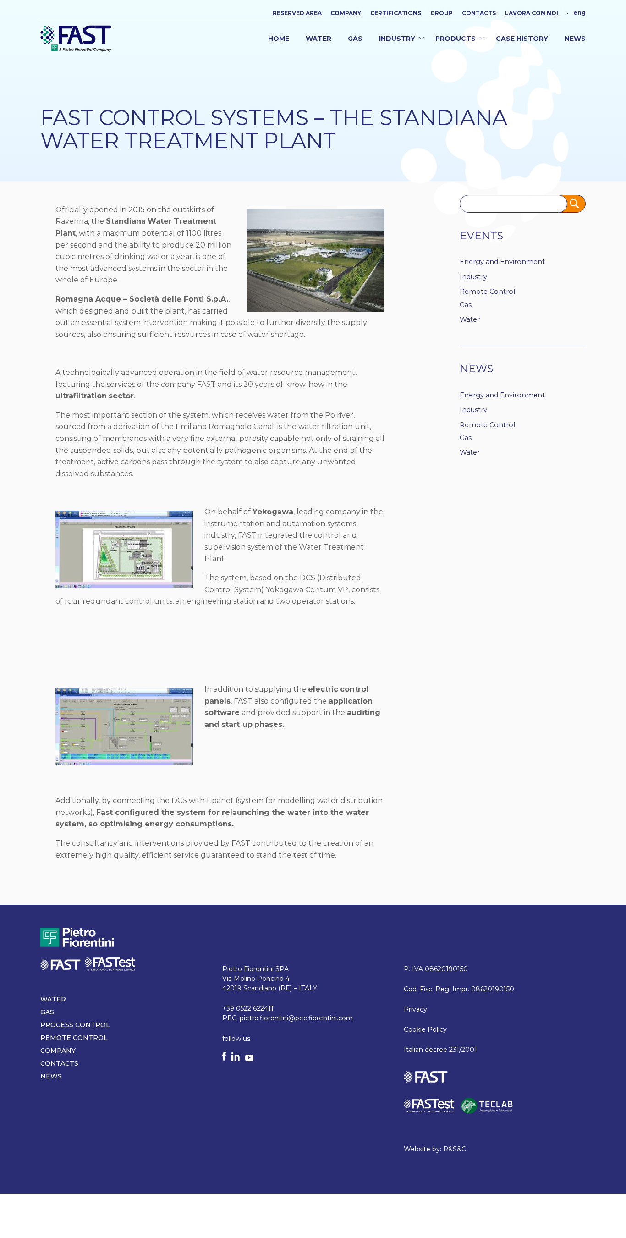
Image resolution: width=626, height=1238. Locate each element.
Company (345, 13)
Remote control (74, 1037)
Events (481, 235)
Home (278, 38)
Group (441, 13)
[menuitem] (579, 12)
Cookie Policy (425, 1029)
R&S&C (454, 1149)
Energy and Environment (502, 262)
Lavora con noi (531, 13)
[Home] (76, 37)
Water (318, 38)
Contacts (479, 13)
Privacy (415, 1009)
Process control (75, 1025)
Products (455, 38)
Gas (355, 38)
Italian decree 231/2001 (440, 1049)
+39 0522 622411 (248, 1008)
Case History (522, 38)
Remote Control (487, 291)
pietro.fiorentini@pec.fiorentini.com (296, 1018)
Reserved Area (297, 13)
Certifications (395, 13)
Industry (397, 38)
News (575, 38)
